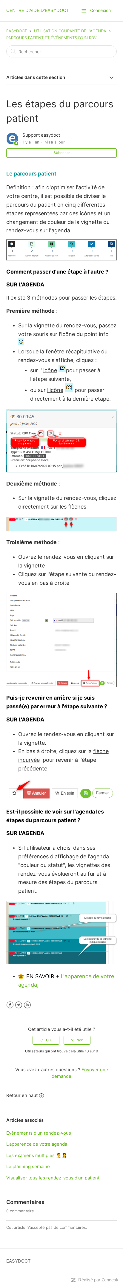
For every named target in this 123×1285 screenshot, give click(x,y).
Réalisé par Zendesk (98, 1279)
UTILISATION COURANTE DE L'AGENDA (70, 30)
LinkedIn (27, 1005)
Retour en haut (22, 1095)
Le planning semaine (28, 1166)
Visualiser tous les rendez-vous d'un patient (52, 1178)
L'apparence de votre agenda (36, 1144)
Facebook (10, 1005)
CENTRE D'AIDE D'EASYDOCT (37, 10)
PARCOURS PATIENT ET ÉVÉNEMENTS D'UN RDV (51, 37)
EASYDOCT (16, 30)
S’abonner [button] (61, 152)
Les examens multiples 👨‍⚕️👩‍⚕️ (36, 1155)
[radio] (46, 1040)
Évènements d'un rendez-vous (38, 1133)
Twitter (18, 1005)
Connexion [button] (100, 10)
